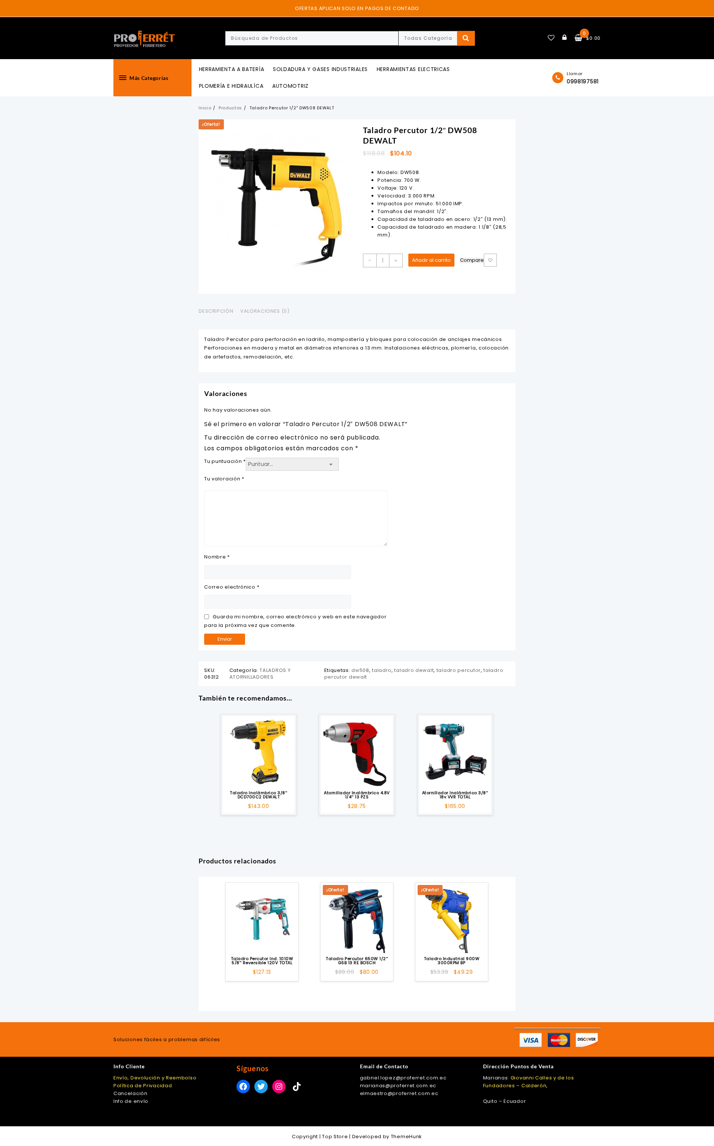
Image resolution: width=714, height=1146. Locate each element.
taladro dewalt (414, 670)
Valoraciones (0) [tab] (264, 311)
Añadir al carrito (431, 260)
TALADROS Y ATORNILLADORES (260, 673)
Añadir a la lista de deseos (490, 260)
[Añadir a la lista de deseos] (258, 752)
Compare (472, 260)
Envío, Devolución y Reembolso (154, 1077)
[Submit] (466, 38)
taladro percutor (459, 670)
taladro (382, 670)
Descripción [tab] (216, 311)
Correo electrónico (231, 586)
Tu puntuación (225, 461)
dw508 (360, 670)
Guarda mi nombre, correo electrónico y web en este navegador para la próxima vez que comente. (295, 621)
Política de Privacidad (142, 1085)
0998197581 (583, 81)
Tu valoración (224, 478)
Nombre (217, 556)
